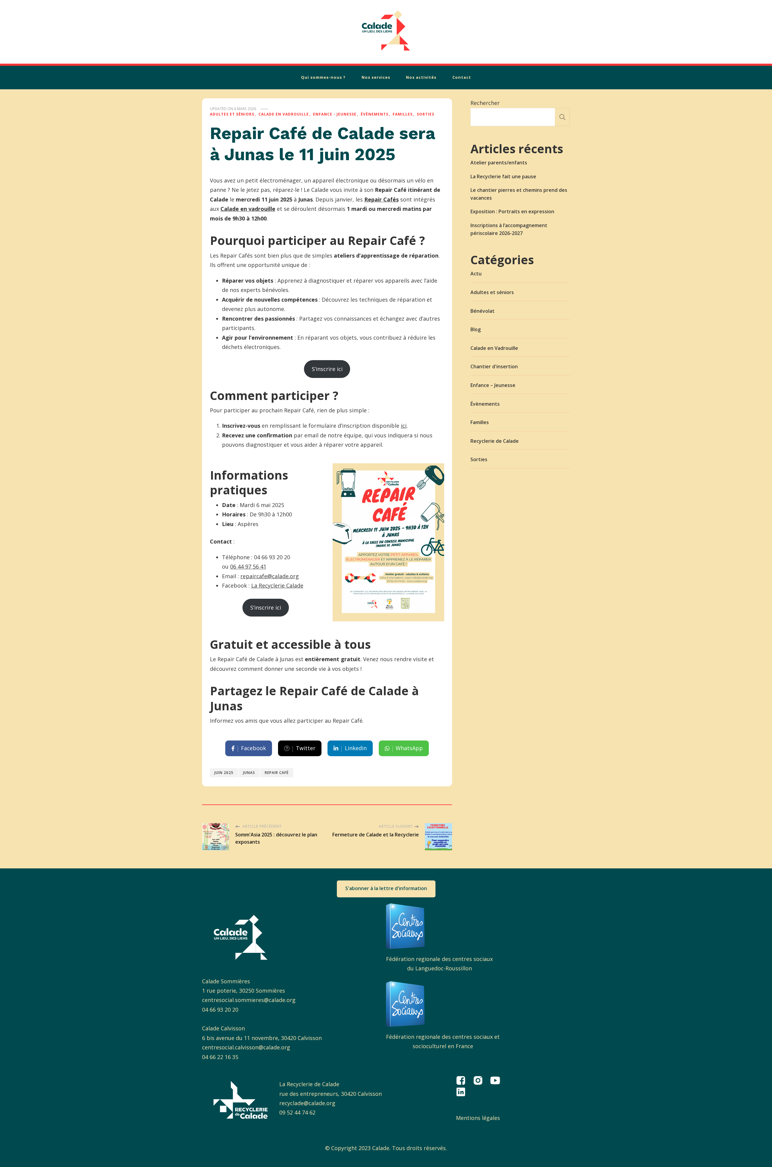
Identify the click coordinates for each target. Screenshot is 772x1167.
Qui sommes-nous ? (323, 77)
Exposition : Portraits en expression (512, 211)
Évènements (374, 114)
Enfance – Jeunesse (492, 385)
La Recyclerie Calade (277, 585)
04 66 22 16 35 (220, 1057)
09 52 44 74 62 (297, 1112)
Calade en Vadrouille (283, 114)
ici (404, 425)
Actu (476, 273)
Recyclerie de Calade (494, 441)
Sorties (425, 114)
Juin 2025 (223, 772)
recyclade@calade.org (307, 1103)
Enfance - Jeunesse (334, 114)
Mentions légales (478, 1117)
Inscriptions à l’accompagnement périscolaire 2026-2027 (508, 229)
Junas (249, 772)
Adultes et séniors (232, 114)
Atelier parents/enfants (498, 162)
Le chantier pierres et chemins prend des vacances (518, 194)
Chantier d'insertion (494, 366)
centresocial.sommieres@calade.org (249, 1000)
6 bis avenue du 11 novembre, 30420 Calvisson (262, 1038)
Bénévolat (482, 311)
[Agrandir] (436, 471)
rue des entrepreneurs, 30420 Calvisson (330, 1093)
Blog (475, 329)
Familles (403, 114)
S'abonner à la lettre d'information (386, 888)
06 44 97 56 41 (248, 566)
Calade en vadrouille (247, 208)
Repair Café (277, 772)
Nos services (376, 77)
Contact (461, 77)
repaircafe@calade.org (269, 576)
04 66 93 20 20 (220, 1009)
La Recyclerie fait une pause (503, 176)
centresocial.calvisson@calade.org (246, 1047)
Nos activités (421, 77)
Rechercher (485, 102)
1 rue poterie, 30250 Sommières (243, 990)
